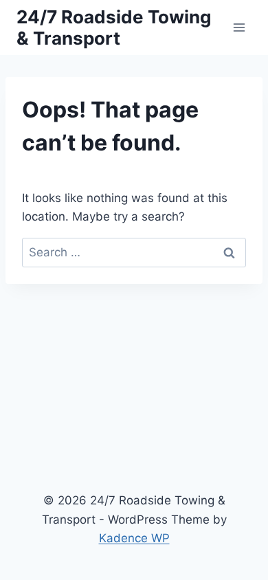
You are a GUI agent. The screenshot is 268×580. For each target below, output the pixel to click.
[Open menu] (239, 27)
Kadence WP (134, 538)
